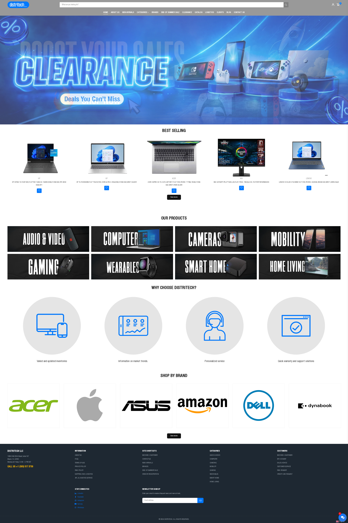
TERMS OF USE (80, 463)
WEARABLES (214, 474)
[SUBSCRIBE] (200, 500)
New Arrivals (128, 12)
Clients (220, 12)
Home (105, 12)
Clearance (187, 12)
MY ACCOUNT (281, 459)
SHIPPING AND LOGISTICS (84, 474)
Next (341, 70)
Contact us (239, 12)
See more (174, 197)
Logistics (209, 12)
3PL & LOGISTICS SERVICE (83, 478)
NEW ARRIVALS (147, 463)
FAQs (76, 459)
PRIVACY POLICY (80, 467)
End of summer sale (170, 12)
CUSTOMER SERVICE (284, 467)
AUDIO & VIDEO (215, 455)
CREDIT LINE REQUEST (284, 474)
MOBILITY (213, 467)
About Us (115, 12)
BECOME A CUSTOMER (150, 455)
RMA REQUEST (282, 470)
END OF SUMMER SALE (150, 470)
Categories (142, 12)
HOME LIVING (214, 482)
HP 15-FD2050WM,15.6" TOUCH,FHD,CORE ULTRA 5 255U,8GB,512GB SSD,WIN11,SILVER (107, 182)
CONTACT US (146, 459)
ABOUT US (78, 455)
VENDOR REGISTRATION (150, 474)
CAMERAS (213, 463)
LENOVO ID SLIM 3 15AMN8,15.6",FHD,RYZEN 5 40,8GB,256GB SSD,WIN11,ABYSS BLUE (309, 182)
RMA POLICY (79, 470)
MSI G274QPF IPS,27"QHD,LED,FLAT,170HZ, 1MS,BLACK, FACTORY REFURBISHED (241, 182)
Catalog (198, 12)
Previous (7, 70)
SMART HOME (214, 478)
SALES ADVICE (282, 463)
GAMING (213, 470)
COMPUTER (213, 459)
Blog (229, 12)
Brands (155, 12)
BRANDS (145, 467)
